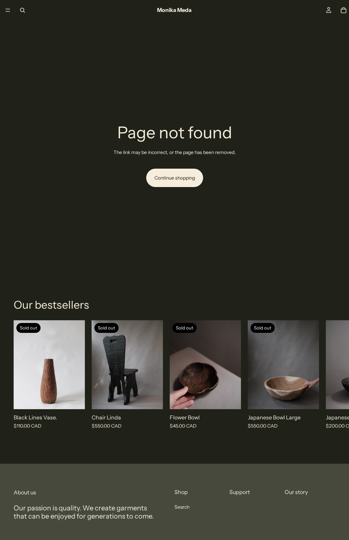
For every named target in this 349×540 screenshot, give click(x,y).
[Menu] (8, 10)
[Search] (22, 10)
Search (181, 507)
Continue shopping (174, 178)
